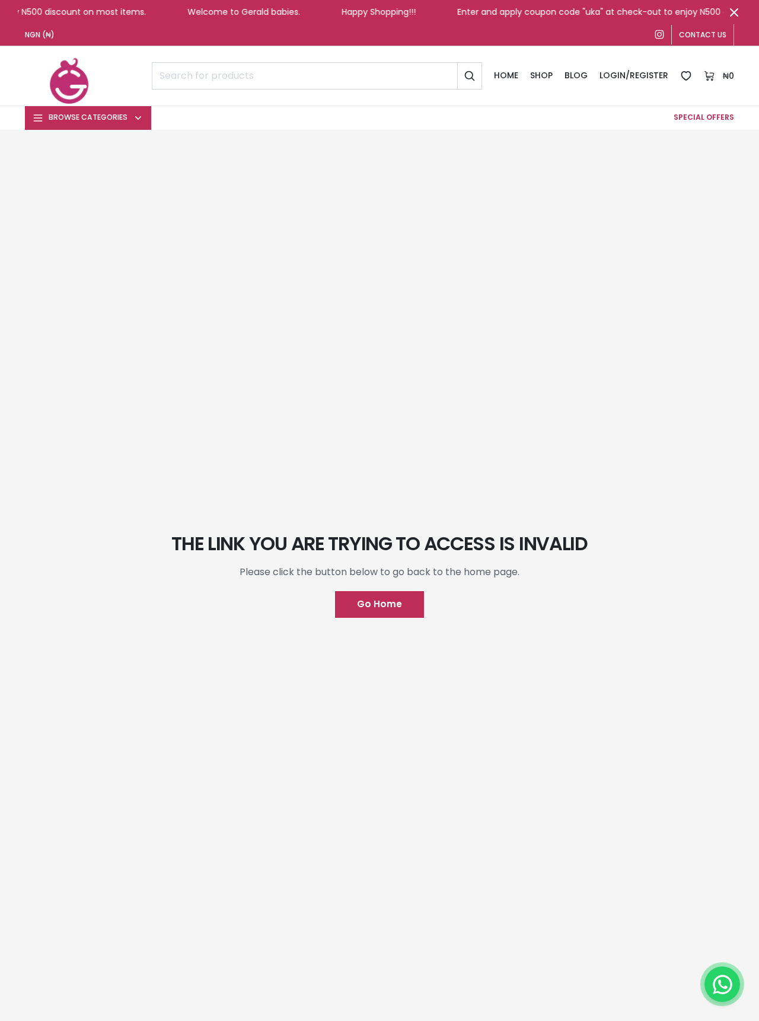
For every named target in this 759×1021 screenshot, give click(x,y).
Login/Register (633, 75)
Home (506, 75)
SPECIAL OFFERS (704, 117)
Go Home (379, 604)
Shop (541, 75)
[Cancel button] (734, 12)
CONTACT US (702, 35)
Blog (576, 75)
